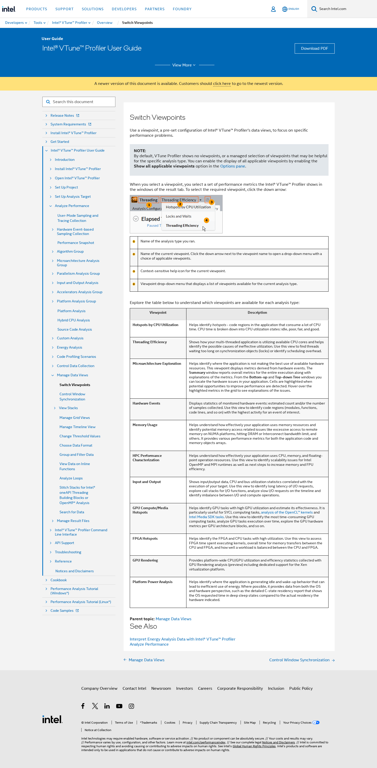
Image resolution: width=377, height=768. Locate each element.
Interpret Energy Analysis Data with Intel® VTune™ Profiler (182, 639)
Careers (205, 688)
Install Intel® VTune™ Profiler (73, 133)
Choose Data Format (75, 445)
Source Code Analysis (74, 329)
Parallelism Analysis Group (78, 273)
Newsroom (161, 688)
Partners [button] (155, 9)
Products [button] (36, 9)
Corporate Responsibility (240, 688)
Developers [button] (124, 9)
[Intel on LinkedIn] (107, 707)
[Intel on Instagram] (132, 707)
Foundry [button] (182, 9)
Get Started (60, 142)
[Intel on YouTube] (120, 707)
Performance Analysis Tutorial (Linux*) (81, 602)
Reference (63, 561)
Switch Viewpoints (74, 384)
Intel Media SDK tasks (206, 517)
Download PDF (314, 48)
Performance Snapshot (75, 242)
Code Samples (62, 610)
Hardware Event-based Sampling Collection (75, 231)
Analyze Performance (72, 206)
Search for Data (71, 512)
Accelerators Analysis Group (79, 292)
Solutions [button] (93, 9)
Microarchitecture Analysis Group (78, 263)
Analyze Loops (71, 478)
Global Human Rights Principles (254, 746)
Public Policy (301, 688)
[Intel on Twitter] (95, 707)
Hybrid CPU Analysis (73, 320)
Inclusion (276, 688)
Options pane (232, 166)
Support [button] (64, 9)
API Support (64, 543)
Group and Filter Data (76, 454)
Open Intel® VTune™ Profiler (77, 178)
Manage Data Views (72, 375)
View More (182, 65)
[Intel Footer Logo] (52, 719)
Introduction (65, 159)
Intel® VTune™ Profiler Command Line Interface (81, 532)
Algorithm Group (70, 251)
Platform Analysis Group (76, 301)
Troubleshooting (68, 552)
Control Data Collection (75, 366)
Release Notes (62, 115)
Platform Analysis (71, 311)
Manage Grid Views (74, 417)
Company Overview (99, 688)
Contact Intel (134, 688)
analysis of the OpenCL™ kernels (287, 512)
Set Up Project (66, 187)
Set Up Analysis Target (73, 196)
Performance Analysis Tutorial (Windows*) (74, 591)
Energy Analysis (69, 347)
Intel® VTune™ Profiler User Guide (78, 150)
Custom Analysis (70, 338)
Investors (184, 688)
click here (222, 83)
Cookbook (59, 580)
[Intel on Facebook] (83, 707)
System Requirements (68, 124)
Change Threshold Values (80, 436)
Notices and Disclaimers (74, 571)
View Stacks (68, 408)
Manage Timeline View (77, 427)
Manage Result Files (73, 521)
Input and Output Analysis (77, 283)
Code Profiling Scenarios (76, 357)
